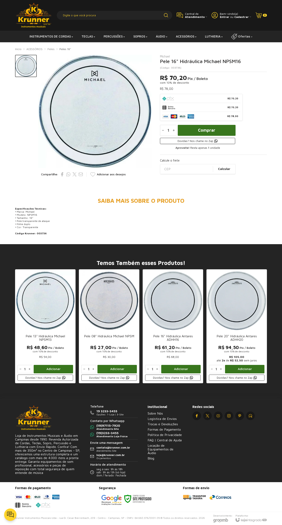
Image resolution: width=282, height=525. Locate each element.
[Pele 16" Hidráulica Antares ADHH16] (173, 326)
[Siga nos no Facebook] (196, 415)
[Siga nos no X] (207, 415)
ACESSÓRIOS (34, 49)
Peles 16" (65, 49)
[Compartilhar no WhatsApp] (68, 174)
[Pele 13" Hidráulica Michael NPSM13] (45, 326)
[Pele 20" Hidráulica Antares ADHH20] (237, 326)
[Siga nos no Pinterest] (239, 415)
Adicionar (53, 369)
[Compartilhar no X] (74, 174)
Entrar (224, 16)
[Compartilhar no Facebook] (62, 174)
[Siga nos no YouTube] (218, 415)
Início (18, 49)
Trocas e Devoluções (163, 424)
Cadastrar (241, 16)
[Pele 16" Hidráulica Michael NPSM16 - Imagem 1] (25, 66)
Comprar (206, 130)
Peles (51, 49)
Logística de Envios (162, 419)
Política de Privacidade (165, 435)
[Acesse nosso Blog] (250, 415)
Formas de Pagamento (164, 429)
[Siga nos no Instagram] (229, 415)
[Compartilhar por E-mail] (81, 174)
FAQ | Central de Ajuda (165, 440)
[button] (26, 66)
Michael (165, 56)
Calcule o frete (170, 160)
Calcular (224, 169)
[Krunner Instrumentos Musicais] (33, 15)
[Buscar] (166, 15)
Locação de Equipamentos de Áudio (160, 449)
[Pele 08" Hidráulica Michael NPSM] (109, 326)
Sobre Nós (155, 413)
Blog (151, 458)
